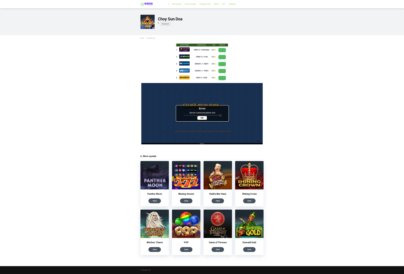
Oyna (155, 201)
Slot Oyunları (176, 4)
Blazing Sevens (186, 194)
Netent (216, 4)
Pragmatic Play (205, 4)
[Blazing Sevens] (186, 189)
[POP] (186, 237)
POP (186, 242)
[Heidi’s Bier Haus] (218, 189)
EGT (223, 4)
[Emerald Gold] (249, 237)
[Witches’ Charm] (154, 237)
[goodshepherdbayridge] (146, 3)
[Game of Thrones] (218, 237)
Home (142, 38)
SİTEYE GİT (222, 50)
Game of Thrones (218, 242)
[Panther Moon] (154, 189)
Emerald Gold (249, 242)
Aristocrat (165, 24)
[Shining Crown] (249, 189)
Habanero (232, 4)
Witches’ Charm (155, 242)
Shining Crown (249, 194)
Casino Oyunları (190, 4)
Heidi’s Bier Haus (217, 194)
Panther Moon (154, 194)
